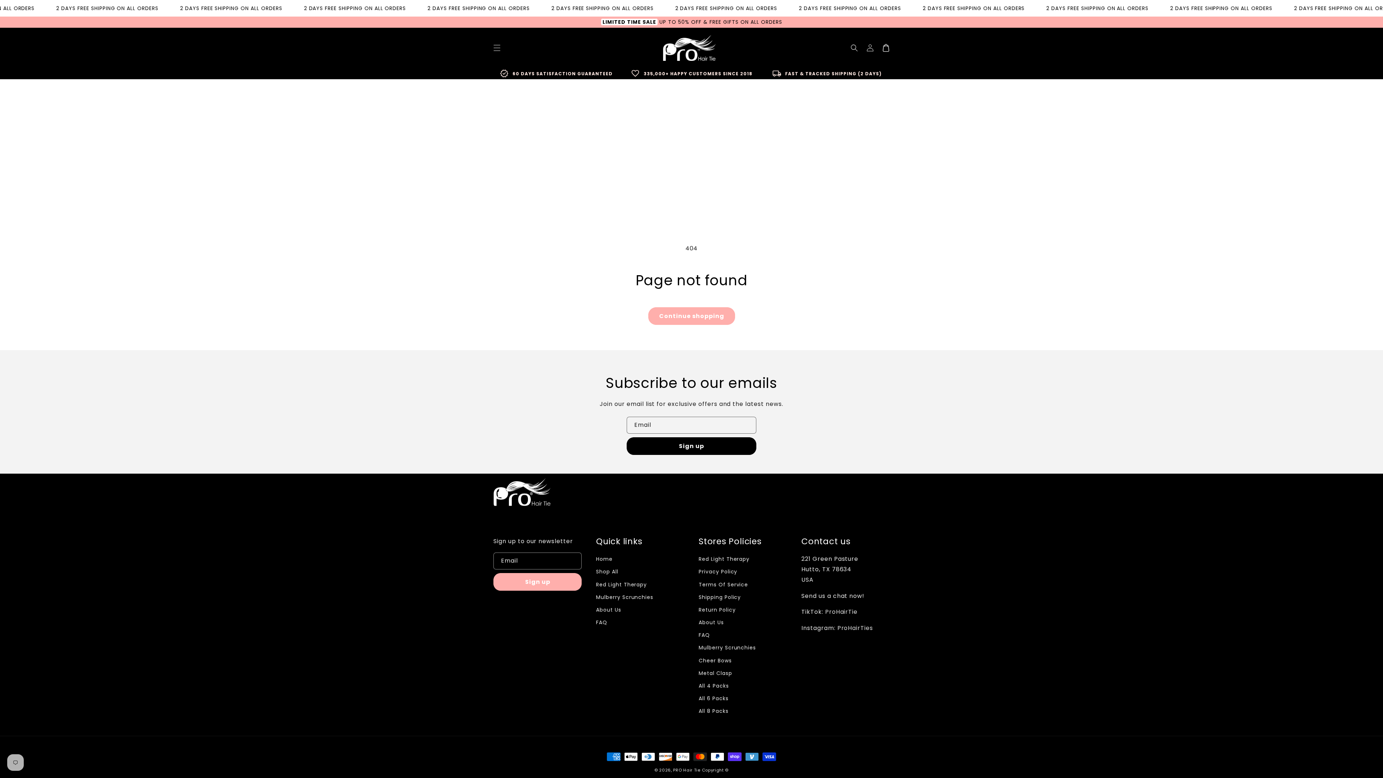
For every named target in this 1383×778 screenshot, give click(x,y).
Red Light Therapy (621, 584)
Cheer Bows (715, 660)
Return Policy (717, 609)
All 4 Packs (714, 685)
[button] (854, 48)
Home (604, 559)
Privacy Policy (718, 571)
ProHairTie (841, 612)
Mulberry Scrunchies (624, 597)
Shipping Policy (720, 597)
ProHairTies (855, 628)
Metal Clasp (715, 673)
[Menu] (497, 48)
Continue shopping (691, 316)
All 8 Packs (714, 711)
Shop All (607, 571)
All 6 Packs (714, 698)
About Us (608, 609)
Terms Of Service (723, 584)
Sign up (691, 446)
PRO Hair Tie (686, 770)
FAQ (601, 622)
